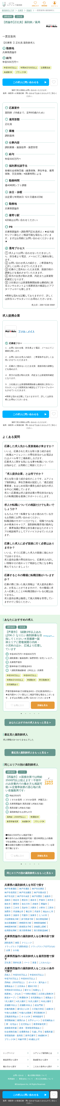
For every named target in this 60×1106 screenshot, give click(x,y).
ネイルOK (25, 1017)
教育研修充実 (39, 1024)
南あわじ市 (48, 911)
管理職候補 (10, 1020)
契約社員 (17, 963)
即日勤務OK (39, 1013)
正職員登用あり (12, 1017)
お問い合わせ (18, 1075)
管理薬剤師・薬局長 (14, 1035)
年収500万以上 (20, 975)
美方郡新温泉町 (41, 930)
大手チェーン (34, 1020)
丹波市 (37, 911)
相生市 (8, 904)
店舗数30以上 (26, 1005)
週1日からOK (23, 1009)
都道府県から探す (10, 1060)
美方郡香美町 (25, 930)
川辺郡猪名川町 (12, 919)
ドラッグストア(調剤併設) (16, 946)
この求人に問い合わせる (26, 82)
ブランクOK (10, 1039)
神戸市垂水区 (40, 892)
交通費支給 (24, 1032)
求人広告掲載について (44, 1079)
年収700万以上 (11, 979)
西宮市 (25, 900)
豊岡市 (16, 904)
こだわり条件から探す (42, 1066)
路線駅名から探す (40, 1060)
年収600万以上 (37, 975)
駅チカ (28, 990)
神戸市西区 (37, 896)
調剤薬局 (9, 943)
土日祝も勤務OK (45, 994)
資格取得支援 (11, 1028)
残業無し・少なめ (13, 994)
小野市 (42, 908)
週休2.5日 (32, 986)
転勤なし (37, 990)
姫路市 (48, 896)
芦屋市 (42, 900)
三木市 (16, 908)
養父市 (29, 911)
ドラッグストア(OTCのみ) (43, 946)
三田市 (50, 908)
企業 (8, 950)
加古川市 (26, 904)
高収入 (8, 975)
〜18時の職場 (29, 994)
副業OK (49, 1009)
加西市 (8, 911)
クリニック (27, 943)
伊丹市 (50, 900)
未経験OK (42, 1035)
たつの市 (43, 915)
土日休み (21, 986)
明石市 (16, 900)
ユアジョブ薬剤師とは (42, 1053)
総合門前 (39, 1005)
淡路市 (16, 915)
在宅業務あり (37, 998)
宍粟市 (25, 915)
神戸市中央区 (23, 896)
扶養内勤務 (10, 1009)
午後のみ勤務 (25, 1013)
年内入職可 (46, 1001)
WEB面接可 (38, 1017)
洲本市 (33, 900)
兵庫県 (20, 10)
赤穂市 (35, 904)
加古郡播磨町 (11, 923)
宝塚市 (8, 908)
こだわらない (45, 963)
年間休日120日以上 (13, 990)
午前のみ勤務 (11, 1013)
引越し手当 (37, 1032)
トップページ (8, 1053)
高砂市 (25, 908)
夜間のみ (21, 1020)
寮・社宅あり (12, 1024)
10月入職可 (33, 1001)
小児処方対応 (38, 1009)
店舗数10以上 (11, 1005)
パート (27, 963)
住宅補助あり (49, 1020)
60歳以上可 (34, 1039)
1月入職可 (9, 1001)
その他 (16, 950)
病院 (17, 943)
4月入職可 (21, 1001)
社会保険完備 (11, 1032)
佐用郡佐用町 (11, 930)
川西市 (33, 908)
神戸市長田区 (11, 892)
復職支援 (49, 1032)
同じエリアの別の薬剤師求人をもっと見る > (30, 872)
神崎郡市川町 (25, 923)
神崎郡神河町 (11, 927)
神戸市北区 (10, 896)
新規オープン (11, 998)
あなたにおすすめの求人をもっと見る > (30, 722)
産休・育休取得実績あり (30, 1028)
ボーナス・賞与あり (37, 982)
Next (56, 667)
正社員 (8, 963)
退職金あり (10, 986)
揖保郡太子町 (25, 927)
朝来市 (8, 915)
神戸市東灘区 (11, 889)
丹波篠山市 (18, 911)
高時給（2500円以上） (15, 982)
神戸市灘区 (24, 889)
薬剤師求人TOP (8, 10)
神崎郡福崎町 (40, 923)
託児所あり (26, 1024)
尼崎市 (8, 900)
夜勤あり (49, 998)
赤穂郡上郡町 (40, 927)
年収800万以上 (28, 979)
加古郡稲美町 (42, 919)
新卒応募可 (30, 1035)
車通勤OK (23, 998)
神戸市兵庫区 (38, 889)
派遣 (34, 963)
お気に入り (19, 705)
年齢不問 (22, 1039)
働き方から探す (9, 1066)
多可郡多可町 (27, 919)
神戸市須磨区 (25, 892)
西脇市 (29, 10)
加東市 (33, 915)
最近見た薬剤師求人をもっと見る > (29, 752)
